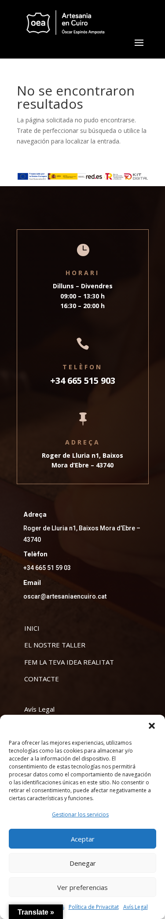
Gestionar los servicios (80, 814)
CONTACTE (41, 678)
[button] (151, 725)
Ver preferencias (82, 887)
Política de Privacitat (94, 907)
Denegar (83, 863)
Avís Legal (135, 907)
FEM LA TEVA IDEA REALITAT (69, 662)
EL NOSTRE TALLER (54, 644)
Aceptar (83, 838)
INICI (32, 628)
